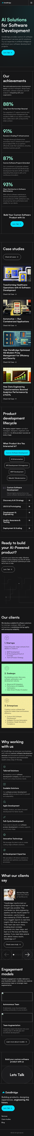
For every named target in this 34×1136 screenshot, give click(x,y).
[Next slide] (27, 955)
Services (4, 1116)
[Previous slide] (7, 955)
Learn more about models (15, 1042)
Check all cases (10, 257)
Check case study (12, 944)
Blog (3, 1122)
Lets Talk (6, 53)
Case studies (6, 1119)
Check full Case (8, 294)
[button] (13, 954)
